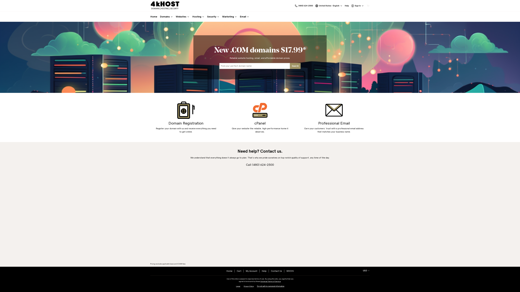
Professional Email (334, 123)
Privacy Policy (249, 286)
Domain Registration (186, 123)
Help (264, 271)
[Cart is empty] (368, 6)
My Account (251, 271)
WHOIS (290, 271)
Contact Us (276, 271)
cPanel (260, 123)
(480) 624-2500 (263, 164)
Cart (239, 271)
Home (229, 271)
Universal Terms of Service (270, 281)
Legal (238, 286)
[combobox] (255, 66)
